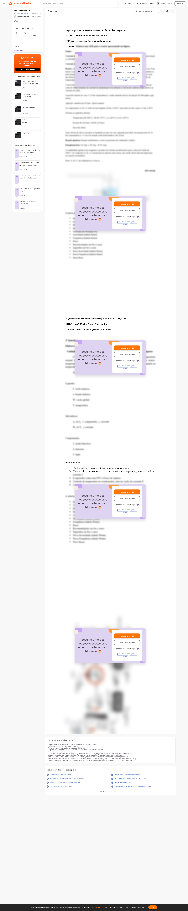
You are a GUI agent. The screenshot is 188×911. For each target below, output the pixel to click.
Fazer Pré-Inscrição (27, 69)
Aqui (137, 73)
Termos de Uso (122, 79)
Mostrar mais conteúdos (109, 792)
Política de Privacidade (130, 80)
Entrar (180, 3)
